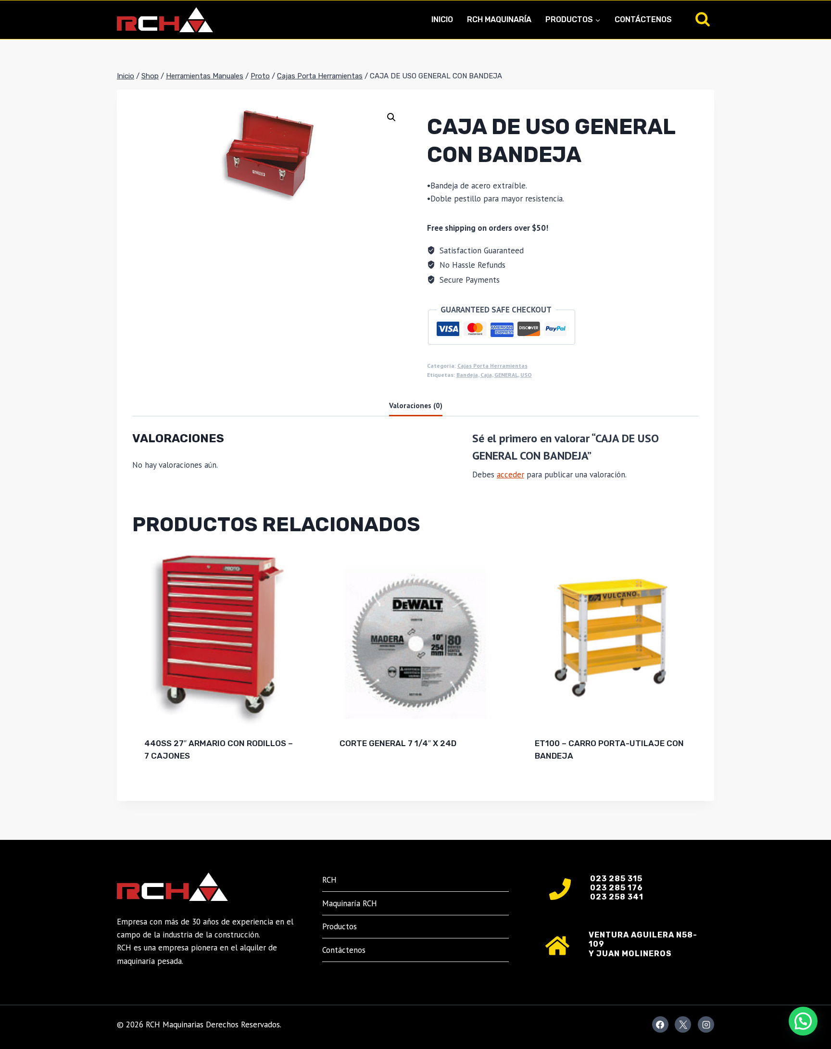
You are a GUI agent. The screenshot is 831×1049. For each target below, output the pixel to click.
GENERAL (506, 374)
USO (526, 374)
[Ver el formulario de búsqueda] (702, 19)
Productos (339, 926)
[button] (391, 117)
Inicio (442, 19)
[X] (683, 1024)
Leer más (358, 774)
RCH (329, 879)
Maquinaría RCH (349, 903)
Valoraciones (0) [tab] (415, 405)
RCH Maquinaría (499, 19)
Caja (486, 374)
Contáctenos (643, 19)
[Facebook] (660, 1024)
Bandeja (467, 374)
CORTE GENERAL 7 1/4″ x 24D (398, 743)
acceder (510, 474)
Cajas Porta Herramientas (492, 365)
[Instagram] (706, 1024)
